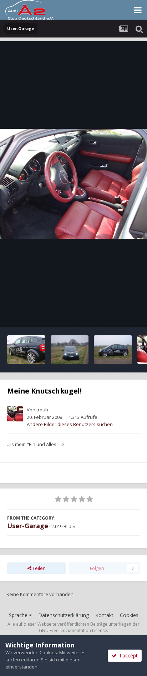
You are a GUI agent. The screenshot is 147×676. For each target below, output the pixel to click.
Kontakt (104, 615)
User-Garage (27, 525)
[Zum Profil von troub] (15, 414)
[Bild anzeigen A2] (26, 349)
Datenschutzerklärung (63, 615)
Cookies (129, 615)
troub (42, 409)
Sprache (19, 615)
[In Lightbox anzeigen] (73, 184)
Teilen (38, 568)
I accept (127, 655)
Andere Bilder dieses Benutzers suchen (70, 424)
